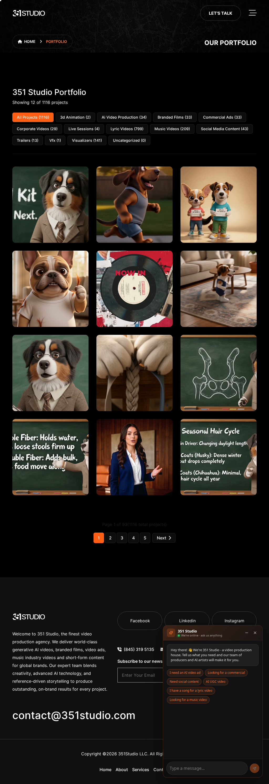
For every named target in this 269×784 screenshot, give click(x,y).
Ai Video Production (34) (124, 117)
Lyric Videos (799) (127, 129)
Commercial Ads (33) (222, 117)
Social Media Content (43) (224, 129)
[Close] (255, 632)
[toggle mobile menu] (253, 13)
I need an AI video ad (185, 672)
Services (140, 769)
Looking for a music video (188, 699)
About (122, 769)
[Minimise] (246, 632)
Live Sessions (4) (84, 129)
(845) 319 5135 (139, 649)
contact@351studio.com (73, 715)
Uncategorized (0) (129, 140)
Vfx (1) (55, 140)
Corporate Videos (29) (37, 129)
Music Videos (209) (172, 129)
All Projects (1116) (33, 117)
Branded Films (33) (175, 117)
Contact (161, 769)
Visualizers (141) (87, 140)
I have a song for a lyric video (191, 690)
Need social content (184, 681)
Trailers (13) (27, 140)
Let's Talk (220, 13)
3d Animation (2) (75, 117)
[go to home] (28, 13)
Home (29, 41)
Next (161, 537)
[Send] (254, 768)
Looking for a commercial (226, 672)
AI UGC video (215, 681)
